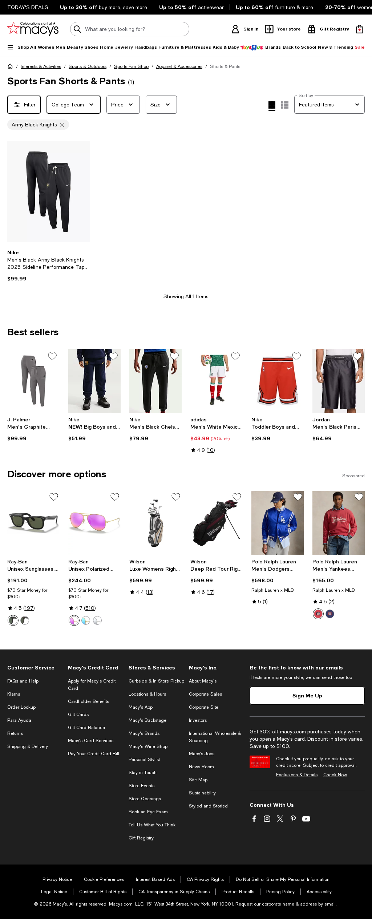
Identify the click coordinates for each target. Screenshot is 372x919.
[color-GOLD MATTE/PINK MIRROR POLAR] (74, 620)
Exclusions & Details (297, 774)
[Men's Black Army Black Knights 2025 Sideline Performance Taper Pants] (48, 191)
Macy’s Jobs (201, 753)
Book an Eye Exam (148, 811)
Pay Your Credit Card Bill (93, 753)
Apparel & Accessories (179, 66)
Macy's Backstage (147, 720)
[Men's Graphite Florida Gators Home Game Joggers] (33, 381)
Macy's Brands (144, 733)
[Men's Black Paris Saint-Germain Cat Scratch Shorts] (338, 381)
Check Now (335, 774)
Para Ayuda (19, 720)
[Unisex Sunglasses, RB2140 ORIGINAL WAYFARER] (33, 523)
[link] (48, 265)
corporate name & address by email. (299, 904)
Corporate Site (203, 707)
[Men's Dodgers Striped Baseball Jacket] (277, 523)
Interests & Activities (41, 66)
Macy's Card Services (90, 740)
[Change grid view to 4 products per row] (271, 106)
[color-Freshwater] (330, 614)
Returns (15, 733)
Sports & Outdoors (87, 66)
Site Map (198, 779)
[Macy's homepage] (11, 67)
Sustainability (202, 792)
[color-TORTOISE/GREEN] (24, 620)
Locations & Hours (147, 694)
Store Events (141, 785)
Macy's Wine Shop (148, 746)
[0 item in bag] (360, 29)
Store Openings (145, 798)
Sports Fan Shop (131, 66)
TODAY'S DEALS (27, 7)
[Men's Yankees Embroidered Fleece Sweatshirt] (338, 523)
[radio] (13, 620)
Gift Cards (78, 714)
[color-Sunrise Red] (318, 614)
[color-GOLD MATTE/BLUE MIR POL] (85, 620)
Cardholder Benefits (88, 701)
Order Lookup (21, 707)
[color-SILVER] (97, 620)
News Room (201, 766)
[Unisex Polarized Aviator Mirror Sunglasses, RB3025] (94, 523)
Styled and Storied (208, 806)
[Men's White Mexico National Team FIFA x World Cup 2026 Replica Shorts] (216, 381)
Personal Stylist (144, 759)
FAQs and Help (23, 681)
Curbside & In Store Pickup (156, 681)
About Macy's (203, 681)
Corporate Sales (205, 694)
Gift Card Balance (86, 727)
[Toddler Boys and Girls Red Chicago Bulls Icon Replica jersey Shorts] (277, 381)
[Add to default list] (52, 356)
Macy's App (141, 707)
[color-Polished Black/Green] (13, 620)
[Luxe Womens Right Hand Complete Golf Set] (155, 523)
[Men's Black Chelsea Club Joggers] (155, 381)
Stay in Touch (143, 772)
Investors (198, 720)
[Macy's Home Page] (32, 29)
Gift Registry (141, 838)
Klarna (13, 694)
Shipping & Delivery (27, 746)
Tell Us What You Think (152, 824)
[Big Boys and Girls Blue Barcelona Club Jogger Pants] (94, 381)
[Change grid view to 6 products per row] (284, 105)
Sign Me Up (307, 695)
